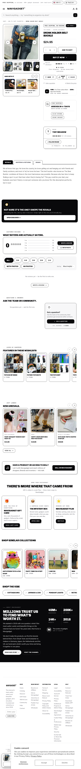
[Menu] (4, 9)
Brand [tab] (38, 162)
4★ (25, 260)
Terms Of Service (57, 695)
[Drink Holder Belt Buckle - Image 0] (7, 66)
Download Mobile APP (69, 702)
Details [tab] (8, 162)
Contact (22, 708)
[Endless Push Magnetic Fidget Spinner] (10, 84)
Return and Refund (46, 697)
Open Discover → (14, 217)
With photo (66, 247)
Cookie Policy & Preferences (58, 720)
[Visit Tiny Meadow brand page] (73, 146)
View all (8, 450)
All (9, 260)
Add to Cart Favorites (15, 21)
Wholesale (34, 708)
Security (56, 732)
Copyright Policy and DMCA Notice (46, 706)
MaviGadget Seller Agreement (58, 713)
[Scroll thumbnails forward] (37, 66)
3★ (33, 260)
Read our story (11, 652)
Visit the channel (31, 652)
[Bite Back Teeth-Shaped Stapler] (69, 420)
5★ (17, 260)
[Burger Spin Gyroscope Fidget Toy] (33, 84)
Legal (55, 688)
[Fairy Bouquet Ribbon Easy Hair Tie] (15, 420)
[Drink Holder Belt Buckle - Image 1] (17, 66)
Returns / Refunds (68, 692)
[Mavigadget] (16, 9)
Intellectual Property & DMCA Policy (58, 706)
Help (21, 705)
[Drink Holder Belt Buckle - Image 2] (27, 66)
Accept (44, 763)
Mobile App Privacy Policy (57, 727)
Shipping (45, 693)
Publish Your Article (35, 704)
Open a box (35, 521)
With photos (12, 266)
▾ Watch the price (70, 83)
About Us (45, 711)
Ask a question (61, 321)
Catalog (22, 691)
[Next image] (34, 42)
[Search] (75, 15)
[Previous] (70, 350)
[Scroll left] (32, 76)
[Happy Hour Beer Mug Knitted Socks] (42, 420)
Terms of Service (45, 689)
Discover (22, 694)
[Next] (74, 350)
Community (23, 702)
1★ (49, 260)
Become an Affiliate (34, 689)
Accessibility (46, 713)
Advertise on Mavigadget (35, 699)
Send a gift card (12, 525)
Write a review (66, 243)
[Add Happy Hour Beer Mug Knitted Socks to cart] (51, 429)
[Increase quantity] (54, 50)
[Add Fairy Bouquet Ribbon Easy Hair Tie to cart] (24, 429)
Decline (65, 763)
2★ (41, 260)
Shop (4, 21)
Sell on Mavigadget (63, 468)
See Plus (61, 521)
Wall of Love (23, 699)
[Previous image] (8, 42)
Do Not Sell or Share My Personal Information (58, 738)
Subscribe (11, 716)
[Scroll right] (36, 76)
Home (21, 688)
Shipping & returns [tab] (23, 162)
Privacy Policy (36, 756)
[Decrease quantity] (46, 50)
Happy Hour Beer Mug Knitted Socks (39, 437)
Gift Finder (23, 697)
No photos (28, 266)
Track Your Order (68, 697)
